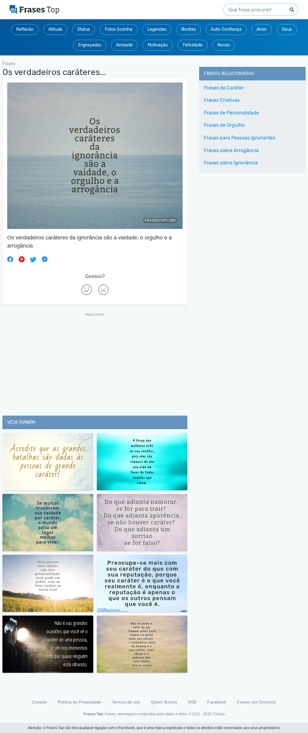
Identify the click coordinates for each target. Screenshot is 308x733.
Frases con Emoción (256, 702)
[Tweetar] (33, 259)
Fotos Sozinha (118, 29)
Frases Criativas (222, 100)
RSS (192, 702)
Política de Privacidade (79, 702)
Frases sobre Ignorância (231, 163)
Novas (223, 45)
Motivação (158, 45)
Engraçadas (89, 45)
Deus (287, 29)
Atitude (55, 29)
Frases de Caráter (224, 88)
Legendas (156, 29)
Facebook (216, 702)
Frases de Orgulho (224, 125)
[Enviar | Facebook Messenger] (44, 259)
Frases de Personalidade (231, 113)
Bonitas (188, 29)
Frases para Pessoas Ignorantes (239, 138)
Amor (262, 29)
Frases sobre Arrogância (231, 150)
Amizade (124, 45)
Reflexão (24, 29)
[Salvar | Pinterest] (21, 259)
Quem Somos (164, 702)
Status (83, 29)
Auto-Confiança (226, 29)
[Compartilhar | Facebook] (10, 259)
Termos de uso (126, 702)
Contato (39, 702)
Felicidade (192, 45)
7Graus (219, 714)
